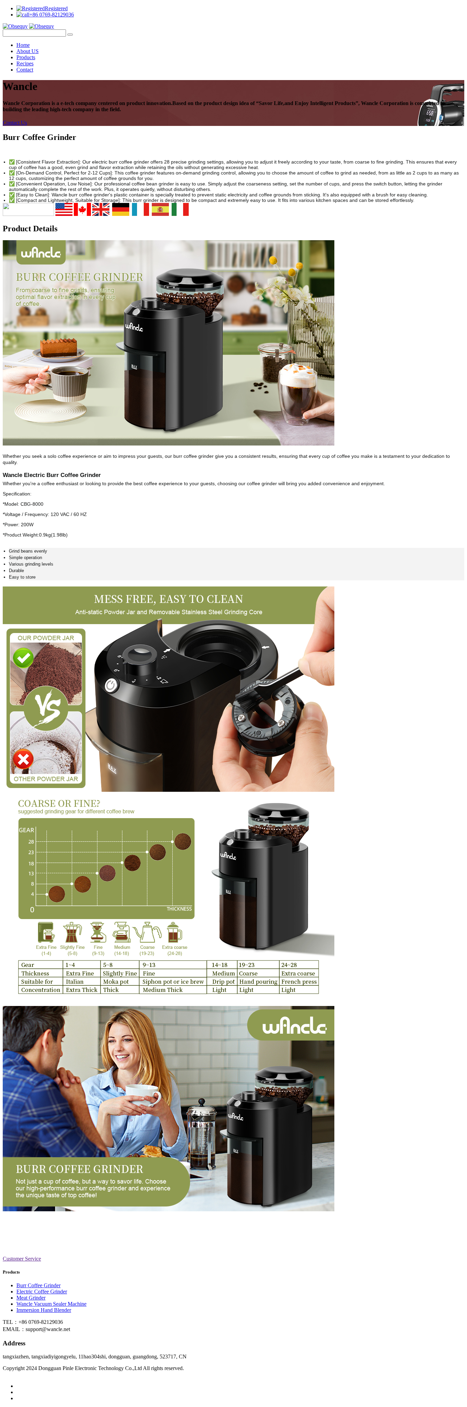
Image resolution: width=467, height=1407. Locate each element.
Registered (56, 8)
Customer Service (22, 1259)
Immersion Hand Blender (43, 1310)
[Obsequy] (15, 26)
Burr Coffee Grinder (38, 1285)
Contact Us (15, 123)
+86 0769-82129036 (51, 14)
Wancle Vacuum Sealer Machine (51, 1304)
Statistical (195, 1368)
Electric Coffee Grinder (41, 1291)
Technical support (46, 1380)
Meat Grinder (30, 1298)
